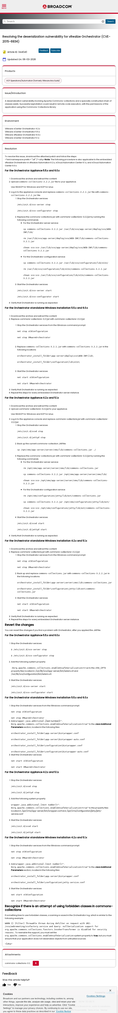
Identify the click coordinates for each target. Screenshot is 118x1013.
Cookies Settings (96, 996)
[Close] (110, 990)
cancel (102, 21)
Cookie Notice (63, 1011)
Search (110, 21)
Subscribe (55, 50)
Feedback (43, 50)
